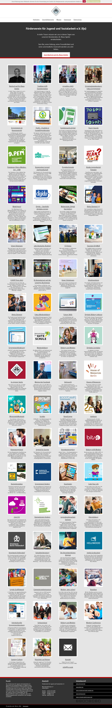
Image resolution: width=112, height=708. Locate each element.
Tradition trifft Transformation (42, 87)
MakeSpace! (17, 206)
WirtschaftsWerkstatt (16, 416)
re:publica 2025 (67, 86)
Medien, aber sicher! (68, 589)
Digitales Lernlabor (93, 348)
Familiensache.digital (68, 128)
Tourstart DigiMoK (93, 246)
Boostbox (93, 589)
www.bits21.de (79, 687)
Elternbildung (93, 517)
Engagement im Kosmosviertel (16, 129)
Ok (84, 1)
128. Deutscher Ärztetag (42, 246)
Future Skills (68, 314)
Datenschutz (78, 20)
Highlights (36, 20)
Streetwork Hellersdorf (17, 553)
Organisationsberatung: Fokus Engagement (93, 87)
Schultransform (93, 280)
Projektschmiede (68, 167)
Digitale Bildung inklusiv (93, 314)
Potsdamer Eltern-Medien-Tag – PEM (16, 168)
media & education (93, 553)
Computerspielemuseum (42, 589)
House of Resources (93, 382)
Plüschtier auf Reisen (42, 659)
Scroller (42, 416)
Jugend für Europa (42, 450)
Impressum (67, 20)
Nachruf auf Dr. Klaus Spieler (16, 87)
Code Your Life (93, 484)
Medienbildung (42, 348)
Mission (59, 20)
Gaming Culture (16, 659)
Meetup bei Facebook (42, 382)
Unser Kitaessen (17, 246)
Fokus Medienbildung (42, 314)
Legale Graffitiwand (17, 589)
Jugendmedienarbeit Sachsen (68, 518)
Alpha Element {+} (93, 206)
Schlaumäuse (42, 623)
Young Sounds (93, 128)
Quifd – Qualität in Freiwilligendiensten (42, 129)
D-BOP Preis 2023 (17, 280)
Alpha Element (17, 314)
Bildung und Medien (68, 348)
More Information (93, 1)
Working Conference (93, 623)
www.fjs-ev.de (10, 706)
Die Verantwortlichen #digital (68, 554)
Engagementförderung (17, 348)
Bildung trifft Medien (93, 450)
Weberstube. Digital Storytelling (68, 208)
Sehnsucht (68, 382)
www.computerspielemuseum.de (84, 697)
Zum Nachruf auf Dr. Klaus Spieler (56, 55)
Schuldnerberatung (42, 553)
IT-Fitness (68, 246)
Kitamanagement (17, 450)
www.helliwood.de (80, 694)
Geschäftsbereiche (48, 20)
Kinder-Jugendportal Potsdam (93, 168)
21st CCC (17, 517)
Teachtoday (68, 484)
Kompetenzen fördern (42, 517)
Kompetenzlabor (17, 484)
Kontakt (68, 659)
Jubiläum (93, 416)
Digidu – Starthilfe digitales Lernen (42, 208)
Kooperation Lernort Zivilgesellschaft (42, 168)
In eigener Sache (17, 382)
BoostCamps (68, 416)
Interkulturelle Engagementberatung (17, 624)
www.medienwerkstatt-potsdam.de (84, 690)
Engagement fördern (42, 484)
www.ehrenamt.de (80, 684)
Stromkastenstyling (68, 450)
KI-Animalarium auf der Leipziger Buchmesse (42, 281)
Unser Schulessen (68, 280)
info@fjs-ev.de (68, 667)
